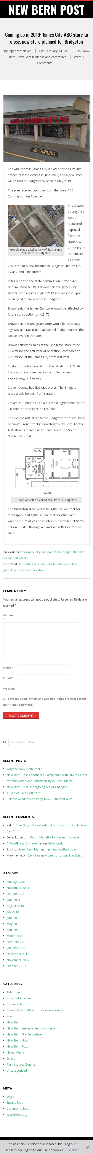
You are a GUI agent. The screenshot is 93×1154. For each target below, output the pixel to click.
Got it (73, 1150)
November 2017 (17, 960)
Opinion (11, 1058)
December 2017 (17, 954)
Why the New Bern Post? (24, 769)
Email (8, 678)
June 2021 (13, 900)
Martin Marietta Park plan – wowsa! (54, 837)
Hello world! (56, 843)
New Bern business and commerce (41, 57)
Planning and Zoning (20, 1064)
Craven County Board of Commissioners (34, 1010)
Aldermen (13, 992)
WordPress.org (16, 1114)
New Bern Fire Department (25, 1034)
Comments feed (17, 1108)
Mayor (11, 1016)
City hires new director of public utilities (54, 855)
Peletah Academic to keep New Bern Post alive (39, 799)
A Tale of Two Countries (23, 793)
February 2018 (16, 942)
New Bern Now (17, 1040)
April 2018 (13, 930)
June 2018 (13, 918)
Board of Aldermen (19, 998)
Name (8, 667)
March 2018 (14, 936)
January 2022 (15, 882)
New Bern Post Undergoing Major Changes (36, 787)
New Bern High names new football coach (48, 849)
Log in (10, 1096)
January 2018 (15, 948)
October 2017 (16, 966)
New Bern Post (17, 1046)
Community (14, 1004)
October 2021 (16, 894)
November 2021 (17, 888)
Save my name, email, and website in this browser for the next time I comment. (45, 702)
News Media (15, 1052)
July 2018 (12, 912)
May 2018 (13, 924)
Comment (9, 617)
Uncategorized (16, 1070)
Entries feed (14, 1102)
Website (9, 688)
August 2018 (15, 906)
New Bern (13, 1022)
